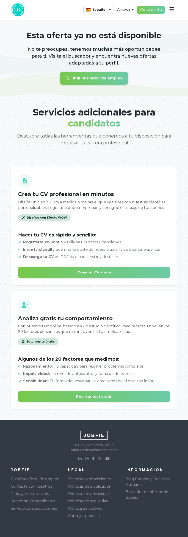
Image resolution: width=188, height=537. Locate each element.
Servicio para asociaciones (34, 508)
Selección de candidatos (33, 501)
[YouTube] (107, 459)
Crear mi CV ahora (94, 272)
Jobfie (94, 435)
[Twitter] (100, 459)
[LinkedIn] (80, 459)
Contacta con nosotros (31, 486)
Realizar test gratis (94, 396)
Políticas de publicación (89, 486)
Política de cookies (85, 508)
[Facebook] (93, 459)
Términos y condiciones (89, 479)
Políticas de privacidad (88, 494)
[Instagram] (86, 459)
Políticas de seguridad (88, 501)
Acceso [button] (124, 10)
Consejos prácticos (84, 516)
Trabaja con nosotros (30, 494)
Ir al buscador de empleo (98, 78)
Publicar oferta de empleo (35, 479)
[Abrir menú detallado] (171, 9)
